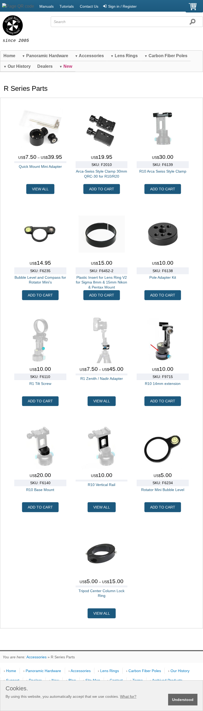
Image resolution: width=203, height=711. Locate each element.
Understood (182, 700)
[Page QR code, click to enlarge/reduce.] (18, 6)
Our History (17, 66)
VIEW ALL (40, 189)
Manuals (46, 6)
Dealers (45, 66)
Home (9, 55)
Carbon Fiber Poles (165, 55)
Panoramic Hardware (45, 55)
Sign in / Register (122, 6)
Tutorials (66, 6)
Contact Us (89, 6)
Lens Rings (124, 55)
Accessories (89, 55)
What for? (128, 696)
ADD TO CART (101, 189)
